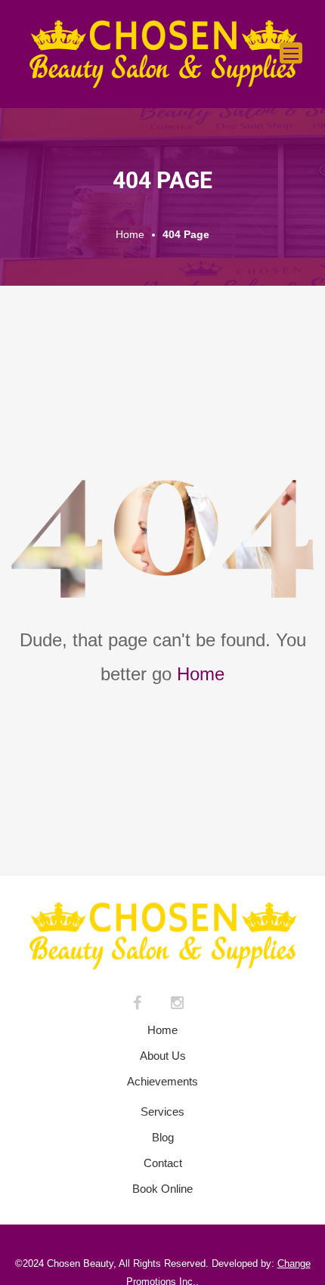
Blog (163, 1137)
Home (200, 674)
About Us (163, 1055)
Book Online (162, 1188)
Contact (163, 1162)
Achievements (162, 1081)
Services (162, 1111)
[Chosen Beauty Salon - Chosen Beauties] (162, 54)
